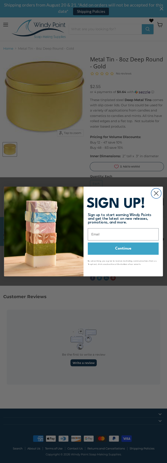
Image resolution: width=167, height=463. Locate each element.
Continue (123, 248)
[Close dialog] (156, 193)
